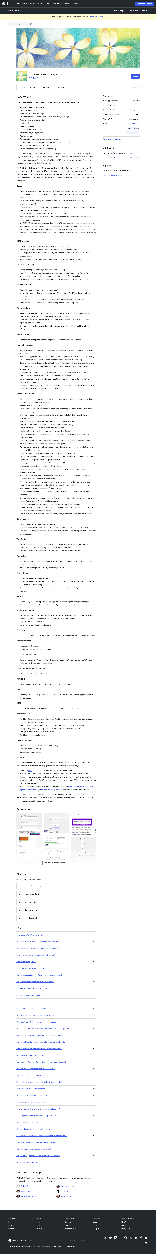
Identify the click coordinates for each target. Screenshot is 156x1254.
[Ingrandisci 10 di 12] (94, 839)
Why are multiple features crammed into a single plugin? (37, 942)
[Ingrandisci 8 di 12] (66, 851)
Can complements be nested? (28, 1122)
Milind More (25, 1191)
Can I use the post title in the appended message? (36, 1022)
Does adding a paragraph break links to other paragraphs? (39, 1035)
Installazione (48, 87)
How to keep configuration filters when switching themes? (39, 975)
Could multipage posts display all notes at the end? (36, 1142)
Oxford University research (51, 790)
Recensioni (34, 87)
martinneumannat (67, 1186)
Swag (96, 1229)
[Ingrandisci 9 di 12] (94, 816)
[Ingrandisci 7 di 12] (66, 838)
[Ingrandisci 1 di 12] (39, 816)
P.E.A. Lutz (65, 1191)
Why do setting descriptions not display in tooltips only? (38, 1156)
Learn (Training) (70, 1218)
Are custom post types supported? (30, 995)
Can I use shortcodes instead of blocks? (32, 1009)
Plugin (39, 1225)
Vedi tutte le (135, 157)
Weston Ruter (66, 1196)
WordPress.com (127, 1218)
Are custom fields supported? (27, 1002)
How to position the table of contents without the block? (39, 1049)
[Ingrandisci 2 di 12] (39, 834)
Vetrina (39, 1218)
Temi (38, 1222)
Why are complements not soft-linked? (31, 1096)
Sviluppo (61, 87)
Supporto (136, 87)
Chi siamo (11, 1218)
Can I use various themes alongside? (30, 968)
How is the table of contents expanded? (32, 1075)
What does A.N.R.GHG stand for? (29, 935)
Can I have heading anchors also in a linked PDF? (35, 1069)
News (10, 1222)
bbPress (125, 1225)
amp (129, 128)
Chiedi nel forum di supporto (114, 175)
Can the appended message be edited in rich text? (36, 1015)
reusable (129, 133)
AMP (18, 177)
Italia (30, 1240)
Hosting (11, 1225)
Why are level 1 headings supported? (30, 1055)
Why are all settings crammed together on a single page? (38, 948)
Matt (123, 1222)
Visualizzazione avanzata (112, 139)
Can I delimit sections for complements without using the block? (41, 1136)
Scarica (135, 76)
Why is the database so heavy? (28, 1162)
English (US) (135, 123)
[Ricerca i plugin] (31, 24)
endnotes (136, 128)
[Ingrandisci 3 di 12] (39, 852)
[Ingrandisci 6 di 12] (66, 816)
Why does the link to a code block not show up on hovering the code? (44, 1029)
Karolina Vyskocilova (29, 1196)
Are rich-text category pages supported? (32, 988)
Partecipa (96, 1218)
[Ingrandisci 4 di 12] (39, 864)
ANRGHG (34, 78)
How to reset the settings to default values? (33, 1149)
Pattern (39, 1229)
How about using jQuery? (26, 962)
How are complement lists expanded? (31, 1089)
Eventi (95, 1222)
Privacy (11, 1229)
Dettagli (22, 87)
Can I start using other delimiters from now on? (34, 1129)
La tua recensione (110, 157)
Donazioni (97, 1225)
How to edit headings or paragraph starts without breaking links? (41, 1042)
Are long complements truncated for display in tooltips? (38, 1116)
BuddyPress (126, 1229)
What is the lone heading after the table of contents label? (39, 1082)
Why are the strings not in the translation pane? (35, 982)
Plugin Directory (14, 11)
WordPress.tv (70, 1229)
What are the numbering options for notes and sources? (38, 1109)
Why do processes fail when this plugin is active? (35, 955)
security (136, 133)
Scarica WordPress (144, 4)
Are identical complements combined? (31, 1102)
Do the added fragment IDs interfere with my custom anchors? (41, 1062)
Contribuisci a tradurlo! (97, 17)
